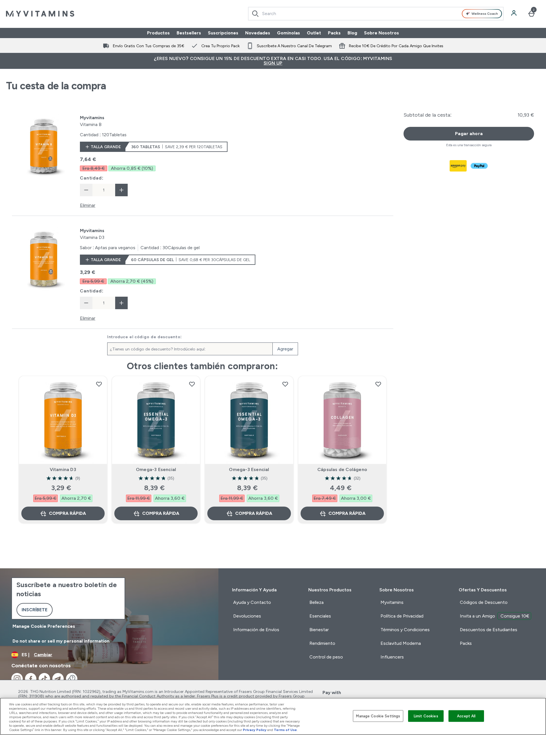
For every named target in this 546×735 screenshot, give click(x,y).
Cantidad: (91, 178)
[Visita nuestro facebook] (30, 678)
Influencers (392, 657)
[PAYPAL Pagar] (479, 166)
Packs (334, 32)
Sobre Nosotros (381, 32)
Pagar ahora (469, 133)
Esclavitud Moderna (400, 643)
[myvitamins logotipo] (40, 13)
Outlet (314, 32)
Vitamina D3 (63, 469)
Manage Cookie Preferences (44, 626)
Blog (352, 32)
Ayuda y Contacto (252, 602)
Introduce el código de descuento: (144, 337)
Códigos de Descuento (484, 602)
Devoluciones (247, 616)
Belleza (316, 602)
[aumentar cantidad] (121, 190)
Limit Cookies (426, 716)
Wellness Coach (484, 14)
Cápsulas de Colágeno (342, 469)
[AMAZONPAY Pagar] (458, 166)
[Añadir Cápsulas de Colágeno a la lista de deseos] (378, 384)
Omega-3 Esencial (156, 469)
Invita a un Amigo (494, 616)
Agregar (285, 348)
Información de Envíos (256, 629)
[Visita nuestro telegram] (58, 678)
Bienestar (319, 629)
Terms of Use (285, 730)
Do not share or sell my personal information (61, 641)
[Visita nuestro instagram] (17, 678)
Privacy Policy (254, 730)
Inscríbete (34, 609)
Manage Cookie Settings (378, 716)
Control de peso (326, 657)
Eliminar (87, 205)
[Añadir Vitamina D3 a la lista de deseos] (99, 384)
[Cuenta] (514, 14)
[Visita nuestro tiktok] (44, 678)
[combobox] (376, 13)
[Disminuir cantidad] (86, 190)
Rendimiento (322, 643)
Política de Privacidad (401, 616)
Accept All (466, 716)
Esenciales (320, 616)
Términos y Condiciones (405, 629)
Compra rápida (67, 513)
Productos (158, 32)
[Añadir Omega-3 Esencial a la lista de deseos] (192, 384)
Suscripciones (223, 32)
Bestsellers (189, 32)
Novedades (257, 32)
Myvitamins (392, 602)
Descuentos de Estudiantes (488, 629)
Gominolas (288, 32)
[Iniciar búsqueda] (255, 13)
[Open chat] (71, 678)
